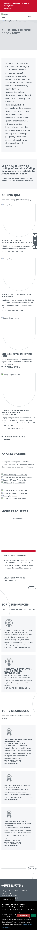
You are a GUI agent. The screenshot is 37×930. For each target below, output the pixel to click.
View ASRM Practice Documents (14, 579)
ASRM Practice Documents (15, 555)
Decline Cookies (23, 915)
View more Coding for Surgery (13, 438)
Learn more (7, 9)
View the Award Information (13, 762)
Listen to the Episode (15, 647)
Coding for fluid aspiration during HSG (16, 296)
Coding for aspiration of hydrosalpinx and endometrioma (15, 412)
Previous (30, 588)
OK (34, 915)
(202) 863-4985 (14, 898)
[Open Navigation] (34, 16)
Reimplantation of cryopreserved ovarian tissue (17, 242)
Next (34, 588)
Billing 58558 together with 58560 (16, 355)
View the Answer (10, 251)
